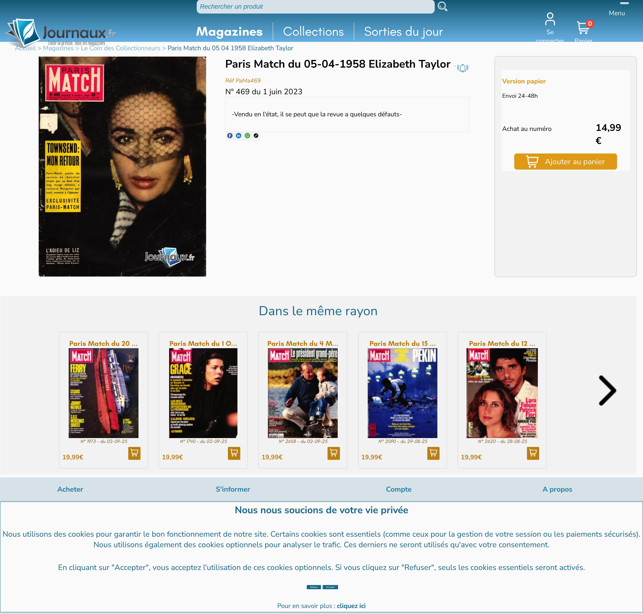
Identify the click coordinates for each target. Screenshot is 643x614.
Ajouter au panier (575, 161)
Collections (313, 31)
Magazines (229, 31)
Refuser (314, 587)
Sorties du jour (403, 31)
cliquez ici (351, 605)
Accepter (330, 587)
